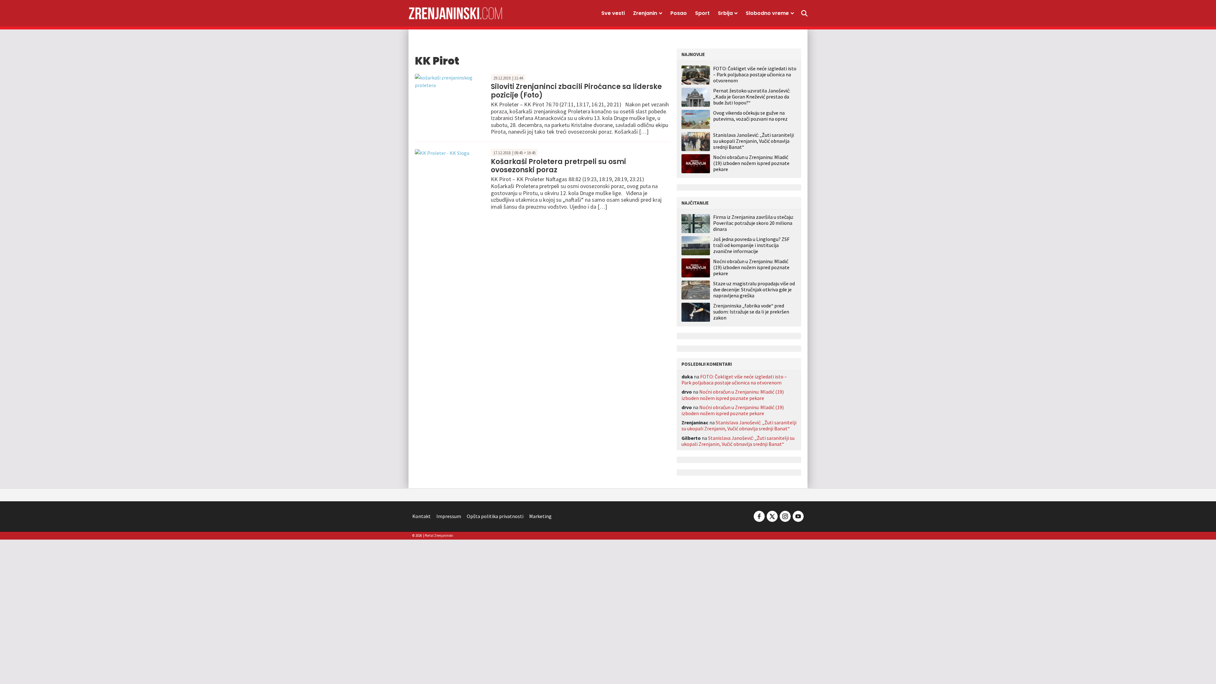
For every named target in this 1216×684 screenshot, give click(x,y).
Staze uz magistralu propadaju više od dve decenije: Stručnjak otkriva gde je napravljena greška (754, 290)
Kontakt (421, 516)
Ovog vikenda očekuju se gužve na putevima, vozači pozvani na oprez (750, 116)
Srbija (725, 13)
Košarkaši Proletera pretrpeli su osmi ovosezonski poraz (558, 166)
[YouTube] (798, 515)
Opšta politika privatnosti (495, 516)
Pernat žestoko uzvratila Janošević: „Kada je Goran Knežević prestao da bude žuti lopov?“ (751, 96)
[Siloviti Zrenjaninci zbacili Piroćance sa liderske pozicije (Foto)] (451, 80)
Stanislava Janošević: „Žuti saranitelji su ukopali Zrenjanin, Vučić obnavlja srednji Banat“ (753, 141)
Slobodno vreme (767, 13)
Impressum (448, 516)
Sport (702, 13)
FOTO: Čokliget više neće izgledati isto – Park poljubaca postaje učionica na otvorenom (754, 74)
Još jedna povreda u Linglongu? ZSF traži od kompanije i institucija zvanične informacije (751, 245)
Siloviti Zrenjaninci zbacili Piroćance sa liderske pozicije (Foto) (576, 91)
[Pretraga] (804, 13)
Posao (678, 13)
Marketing (540, 516)
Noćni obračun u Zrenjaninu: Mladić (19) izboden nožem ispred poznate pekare (751, 163)
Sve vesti (613, 13)
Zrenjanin (645, 13)
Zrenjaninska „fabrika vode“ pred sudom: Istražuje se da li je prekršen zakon (751, 312)
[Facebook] (759, 515)
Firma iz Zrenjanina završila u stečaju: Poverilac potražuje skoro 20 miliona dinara (753, 223)
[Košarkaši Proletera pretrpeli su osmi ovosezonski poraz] (442, 152)
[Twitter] (772, 515)
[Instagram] (785, 515)
